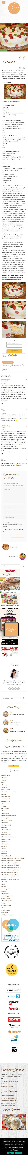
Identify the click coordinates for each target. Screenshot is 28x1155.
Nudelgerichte (5, 844)
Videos (4, 908)
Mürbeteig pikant (6, 839)
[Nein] (26, 1146)
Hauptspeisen (5, 813)
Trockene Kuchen (6, 905)
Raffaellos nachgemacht (7, 1095)
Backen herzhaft (8, 362)
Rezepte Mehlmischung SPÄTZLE (10, 874)
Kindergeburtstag (6, 825)
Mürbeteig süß (5, 841)
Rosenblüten (5, 882)
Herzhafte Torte (18, 365)
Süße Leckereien (6, 898)
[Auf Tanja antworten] (26, 409)
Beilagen (4, 777)
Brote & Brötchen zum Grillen (9, 792)
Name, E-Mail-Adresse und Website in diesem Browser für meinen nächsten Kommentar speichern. (13, 524)
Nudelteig (4, 846)
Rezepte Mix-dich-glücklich (8, 877)
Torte (5, 369)
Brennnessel (5, 787)
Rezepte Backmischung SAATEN (10, 872)
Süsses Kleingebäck (7, 900)
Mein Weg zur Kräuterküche (9, 837)
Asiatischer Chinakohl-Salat (8, 1105)
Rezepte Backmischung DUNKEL (10, 863)
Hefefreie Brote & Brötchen (9, 815)
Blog (3, 782)
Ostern (4, 848)
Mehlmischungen (6, 834)
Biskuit (4, 780)
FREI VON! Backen (6, 796)
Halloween (4, 811)
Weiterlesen (18, 1152)
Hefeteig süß (5, 818)
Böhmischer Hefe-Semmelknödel (9, 1098)
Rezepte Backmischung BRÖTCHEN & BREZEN (13, 858)
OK (8, 1152)
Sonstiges (4, 891)
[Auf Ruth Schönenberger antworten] (26, 380)
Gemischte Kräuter (6, 803)
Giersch (4, 806)
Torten (3, 903)
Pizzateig (4, 853)
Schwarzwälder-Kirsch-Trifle (8, 1103)
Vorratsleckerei (6, 910)
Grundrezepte (5, 808)
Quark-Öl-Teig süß (6, 855)
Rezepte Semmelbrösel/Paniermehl (10, 879)
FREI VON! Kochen (6, 799)
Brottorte (6, 365)
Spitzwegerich (5, 893)
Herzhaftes (5, 822)
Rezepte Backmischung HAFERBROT (11, 865)
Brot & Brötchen (6, 789)
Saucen (4, 886)
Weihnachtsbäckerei (7, 915)
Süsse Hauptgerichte (7, 896)
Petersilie (4, 851)
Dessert (4, 794)
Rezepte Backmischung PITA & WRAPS (11, 867)
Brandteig (4, 784)
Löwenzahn (5, 832)
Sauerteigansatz (6, 889)
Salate (3, 884)
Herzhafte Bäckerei (7, 820)
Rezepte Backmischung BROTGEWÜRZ (11, 860)
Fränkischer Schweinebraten (8, 1100)
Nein (12, 1152)
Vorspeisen (5, 912)
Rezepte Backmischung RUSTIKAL (10, 870)
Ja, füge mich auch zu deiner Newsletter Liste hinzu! (13, 530)
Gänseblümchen (6, 801)
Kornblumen (5, 827)
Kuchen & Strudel (6, 829)
